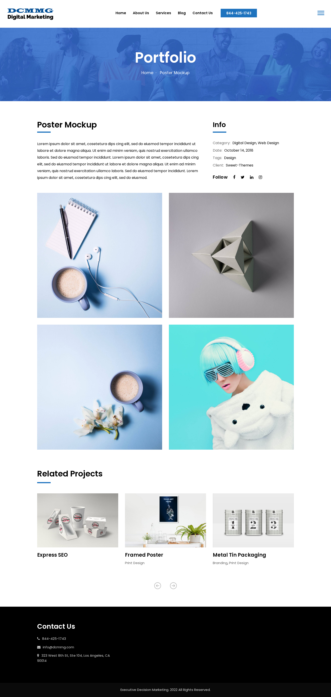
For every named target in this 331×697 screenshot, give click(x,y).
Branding (220, 562)
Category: (221, 143)
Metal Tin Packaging (239, 555)
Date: (217, 150)
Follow (220, 177)
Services (163, 13)
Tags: (217, 157)
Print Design (135, 562)
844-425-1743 (238, 13)
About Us (141, 13)
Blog (182, 13)
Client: (218, 165)
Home (121, 13)
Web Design (268, 143)
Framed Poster (144, 555)
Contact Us (203, 13)
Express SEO (52, 555)
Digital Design (244, 143)
